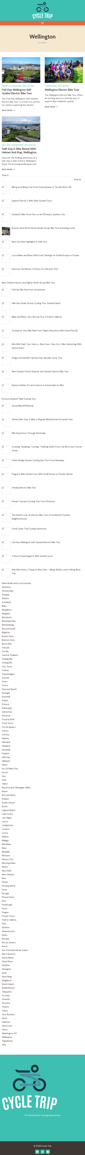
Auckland (6, 602)
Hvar (4, 780)
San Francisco (8, 954)
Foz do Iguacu (8, 727)
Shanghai (6, 969)
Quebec (6, 927)
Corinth (5, 677)
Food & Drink (8, 719)
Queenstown (8, 931)
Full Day (5, 734)
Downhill (6, 696)
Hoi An (5, 772)
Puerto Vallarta (9, 919)
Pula (4, 923)
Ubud (4, 1018)
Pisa (4, 901)
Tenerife (6, 999)
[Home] (38, 43)
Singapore (7, 980)
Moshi (5, 867)
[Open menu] (42, 23)
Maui (4, 848)
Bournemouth (8, 628)
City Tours (7, 666)
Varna (4, 1029)
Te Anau (6, 995)
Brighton (6, 632)
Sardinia (6, 965)
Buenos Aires (8, 640)
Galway (5, 738)
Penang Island (8, 885)
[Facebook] (37, 1152)
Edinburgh (7, 708)
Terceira (6, 1003)
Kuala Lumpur (8, 802)
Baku (4, 606)
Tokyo (5, 1010)
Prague (5, 912)
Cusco (5, 685)
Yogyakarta (7, 1041)
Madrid (5, 836)
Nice (4, 878)
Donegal (6, 693)
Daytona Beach (9, 689)
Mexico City (7, 859)
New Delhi (6, 870)
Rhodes (5, 938)
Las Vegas (7, 817)
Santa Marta (8, 957)
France (5, 730)
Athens (5, 598)
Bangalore (7, 609)
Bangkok (6, 613)
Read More (8, 110)
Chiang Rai (7, 662)
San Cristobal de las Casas (15, 950)
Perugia (5, 893)
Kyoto (5, 806)
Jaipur (5, 783)
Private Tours (8, 916)
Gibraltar (6, 742)
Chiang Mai (7, 659)
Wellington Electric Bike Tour (62, 89)
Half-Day (6, 145)
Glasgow (6, 745)
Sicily (4, 972)
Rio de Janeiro (9, 942)
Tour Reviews (15, 86)
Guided (5, 86)
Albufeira (6, 587)
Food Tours (7, 723)
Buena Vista (7, 636)
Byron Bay (7, 643)
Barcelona (7, 617)
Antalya (5, 594)
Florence (6, 715)
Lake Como (7, 814)
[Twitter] (42, 1152)
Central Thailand (10, 655)
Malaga (5, 840)
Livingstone (7, 825)
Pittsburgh (7, 904)
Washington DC (9, 1033)
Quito (4, 935)
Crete (5, 681)
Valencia (6, 1022)
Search (5, 175)
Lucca (5, 833)
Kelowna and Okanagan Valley (16, 787)
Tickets (5, 1006)
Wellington (28, 86)
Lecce (5, 821)
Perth (4, 889)
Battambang (8, 624)
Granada (6, 749)
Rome (4, 946)
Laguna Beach (8, 810)
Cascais (6, 647)
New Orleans (8, 874)
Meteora (6, 855)
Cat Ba (5, 651)
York (4, 1044)
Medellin (6, 851)
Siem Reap (7, 976)
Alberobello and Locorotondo (16, 583)
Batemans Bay (9, 621)
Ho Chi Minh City (10, 768)
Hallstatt (6, 761)
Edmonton (7, 712)
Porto (4, 908)
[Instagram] (48, 1152)
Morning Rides (9, 863)
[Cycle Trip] (42, 10)
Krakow (5, 798)
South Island (8, 984)
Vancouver (7, 1025)
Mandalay (6, 844)
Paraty (5, 882)
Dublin (5, 700)
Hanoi (4, 764)
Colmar (5, 670)
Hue (4, 776)
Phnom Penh (8, 897)
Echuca (5, 704)
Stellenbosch (8, 988)
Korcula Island (8, 795)
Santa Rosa (7, 961)
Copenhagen (8, 674)
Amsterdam (8, 591)
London (5, 829)
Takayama (7, 991)
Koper (5, 791)
